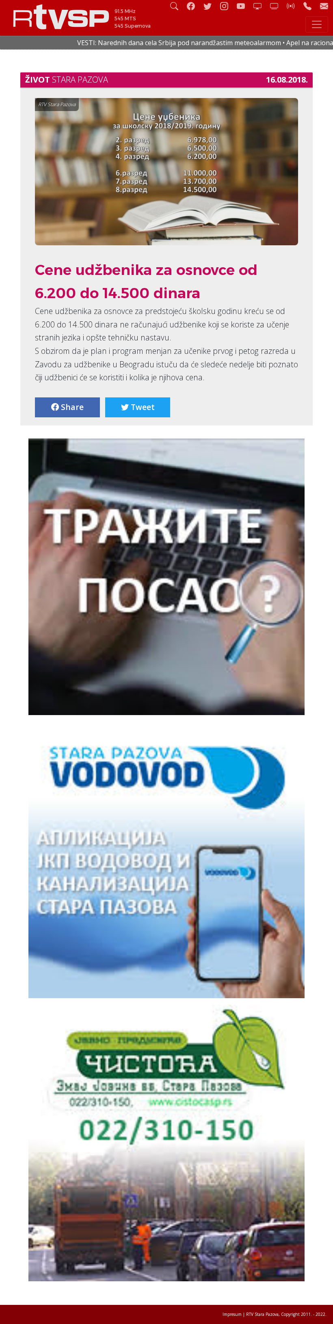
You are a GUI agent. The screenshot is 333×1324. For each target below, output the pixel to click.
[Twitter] (210, 5)
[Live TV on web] (277, 5)
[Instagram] (227, 5)
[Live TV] (260, 5)
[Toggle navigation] (316, 24)
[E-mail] (324, 5)
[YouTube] (244, 5)
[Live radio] (294, 5)
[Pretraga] (177, 5)
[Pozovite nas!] (310, 5)
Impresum (232, 1314)
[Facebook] (194, 5)
